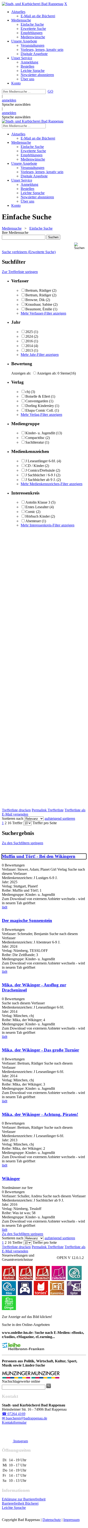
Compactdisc (35, 438)
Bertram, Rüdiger (38, 290)
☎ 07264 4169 (13, 1414)
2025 (29, 332)
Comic (30, 512)
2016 (29, 341)
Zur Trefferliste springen (20, 272)
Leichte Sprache (14, 1508)
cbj (27, 392)
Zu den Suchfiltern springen (22, 843)
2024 (29, 336)
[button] (80, 246)
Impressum (71, 1520)
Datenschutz (51, 1520)
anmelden (9, 100)
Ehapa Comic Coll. (39, 410)
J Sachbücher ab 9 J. (40, 480)
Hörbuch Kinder (37, 516)
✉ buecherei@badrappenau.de (24, 1418)
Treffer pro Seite (45, 823)
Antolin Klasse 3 (37, 502)
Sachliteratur (34, 442)
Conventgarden (36, 401)
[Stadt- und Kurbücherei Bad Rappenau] (32, 4)
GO (50, 91)
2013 (29, 350)
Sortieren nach (12, 818)
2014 (29, 346)
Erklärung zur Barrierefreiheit (24, 1499)
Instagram (20, 1441)
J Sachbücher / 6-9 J (40, 475)
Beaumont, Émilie (38, 309)
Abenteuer (33, 521)
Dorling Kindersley (39, 406)
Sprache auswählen (16, 104)
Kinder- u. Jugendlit (40, 433)
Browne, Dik (35, 300)
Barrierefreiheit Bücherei (20, 1503)
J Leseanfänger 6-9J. (40, 461)
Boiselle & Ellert (37, 396)
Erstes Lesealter (37, 507)
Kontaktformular (14, 1422)
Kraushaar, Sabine (38, 304)
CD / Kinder (34, 466)
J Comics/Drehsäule (40, 470)
